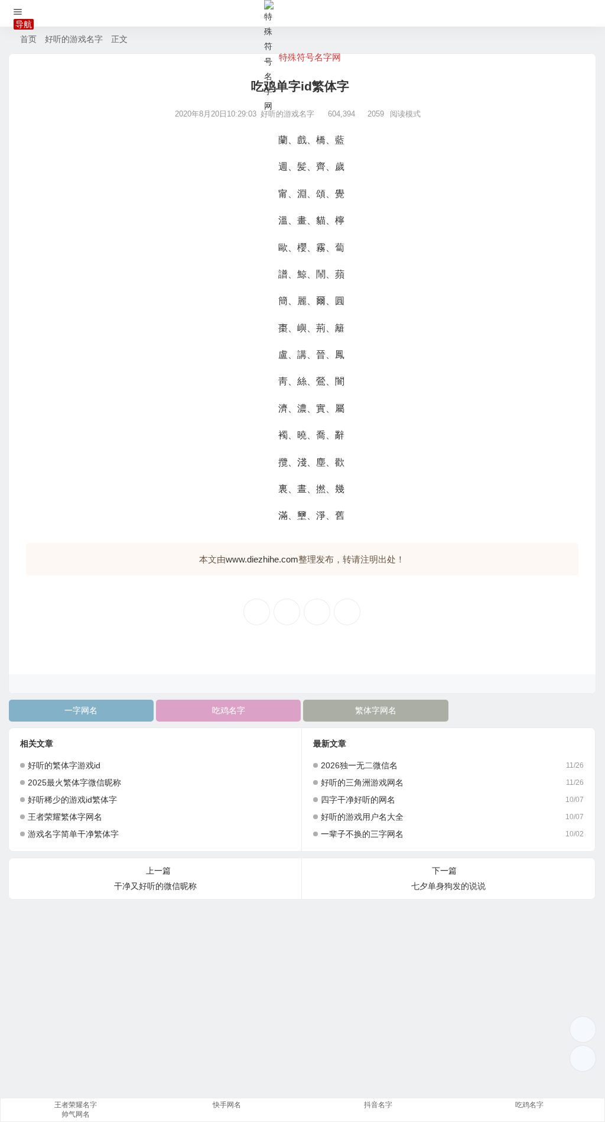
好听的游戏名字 (74, 39)
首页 (28, 39)
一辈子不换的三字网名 (362, 834)
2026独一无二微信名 (359, 765)
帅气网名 (75, 1114)
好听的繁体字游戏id (64, 765)
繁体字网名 (375, 710)
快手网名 (227, 1105)
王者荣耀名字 (75, 1105)
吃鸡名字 (228, 710)
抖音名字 (378, 1105)
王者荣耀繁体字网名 (65, 817)
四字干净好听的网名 (358, 799)
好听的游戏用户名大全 (362, 817)
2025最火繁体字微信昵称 (74, 782)
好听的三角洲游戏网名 (362, 782)
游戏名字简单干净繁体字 (73, 834)
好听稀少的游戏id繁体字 (72, 799)
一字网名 (80, 710)
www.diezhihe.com (262, 559)
